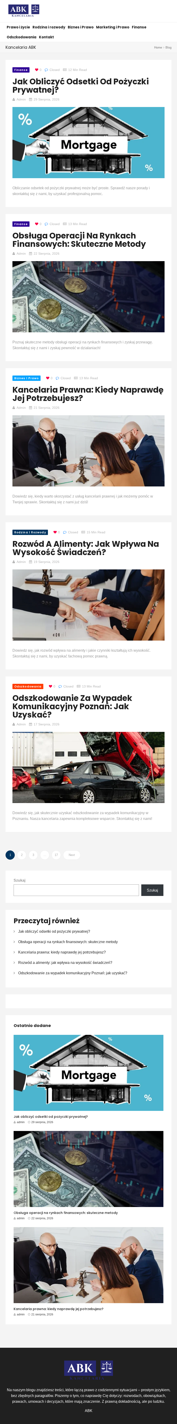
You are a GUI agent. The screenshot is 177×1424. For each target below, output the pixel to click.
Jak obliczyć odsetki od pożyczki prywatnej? (80, 85)
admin (21, 99)
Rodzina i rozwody (48, 27)
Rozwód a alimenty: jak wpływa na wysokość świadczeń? (85, 548)
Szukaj (19, 880)
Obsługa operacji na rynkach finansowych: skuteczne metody (79, 240)
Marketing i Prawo (112, 27)
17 (56, 855)
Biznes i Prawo (81, 27)
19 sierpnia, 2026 (46, 562)
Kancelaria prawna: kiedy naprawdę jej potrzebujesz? (88, 394)
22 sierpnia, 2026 (46, 253)
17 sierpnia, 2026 (46, 724)
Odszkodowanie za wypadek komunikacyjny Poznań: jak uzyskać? (72, 706)
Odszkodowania (21, 37)
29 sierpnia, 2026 (46, 99)
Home (158, 47)
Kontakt (46, 37)
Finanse (139, 27)
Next (72, 855)
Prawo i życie (18, 27)
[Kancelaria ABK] (24, 11)
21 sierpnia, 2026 (46, 407)
